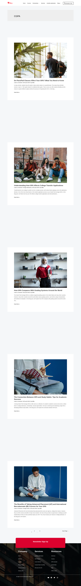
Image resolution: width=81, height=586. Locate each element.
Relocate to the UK (38, 567)
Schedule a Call (69, 3)
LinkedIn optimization (51, 3)
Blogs (58, 3)
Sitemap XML (21, 570)
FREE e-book (54, 570)
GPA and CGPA (26, 82)
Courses (29, 3)
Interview (43, 3)
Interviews (53, 555)
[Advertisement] (40, 29)
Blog (52, 567)
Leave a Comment (18, 82)
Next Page (65, 531)
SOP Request (37, 558)
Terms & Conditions (22, 567)
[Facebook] (51, 577)
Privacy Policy (21, 564)
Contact (19, 561)
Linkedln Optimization (39, 555)
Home (24, 3)
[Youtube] (48, 577)
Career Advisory (38, 561)
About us (20, 558)
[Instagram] (57, 577)
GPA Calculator (54, 561)
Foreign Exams (26, 508)
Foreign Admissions (27, 187)
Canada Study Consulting (40, 564)
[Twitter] (54, 577)
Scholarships (35, 3)
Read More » (17, 92)
